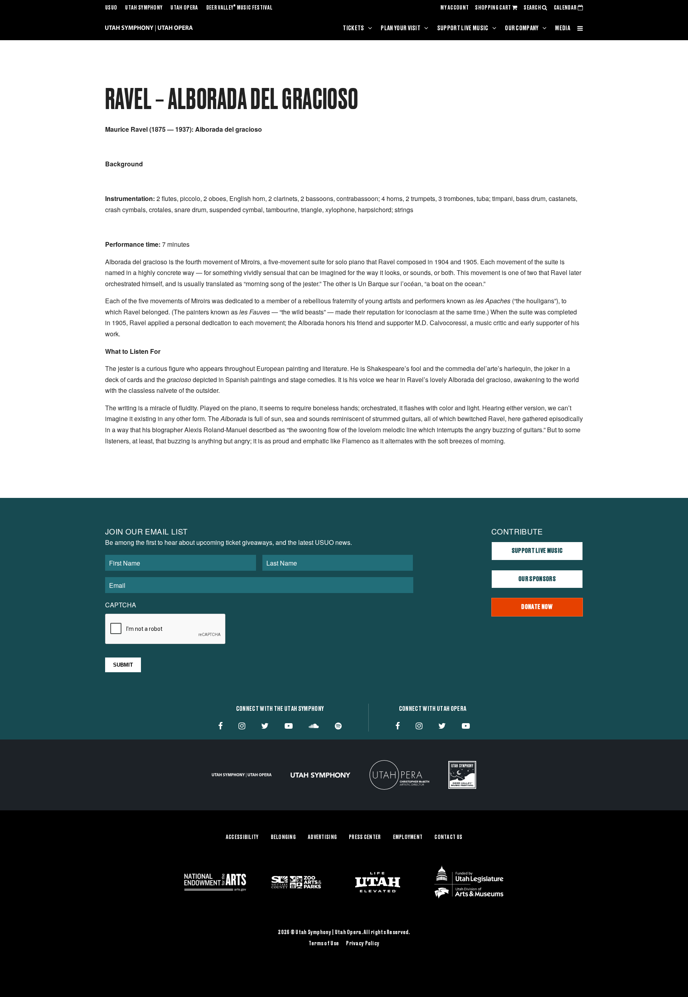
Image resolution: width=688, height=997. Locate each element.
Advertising (322, 837)
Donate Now (537, 607)
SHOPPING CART (493, 8)
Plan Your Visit (400, 28)
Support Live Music (463, 28)
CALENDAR (566, 8)
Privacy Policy (362, 943)
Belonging (283, 837)
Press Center (365, 837)
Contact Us (448, 837)
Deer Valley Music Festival (239, 8)
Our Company (522, 28)
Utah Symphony (143, 8)
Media (562, 28)
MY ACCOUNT (454, 8)
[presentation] (165, 629)
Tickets (353, 28)
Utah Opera (184, 8)
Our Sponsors (537, 579)
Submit (123, 665)
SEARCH (533, 8)
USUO (111, 8)
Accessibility (242, 837)
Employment (408, 837)
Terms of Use (324, 943)
